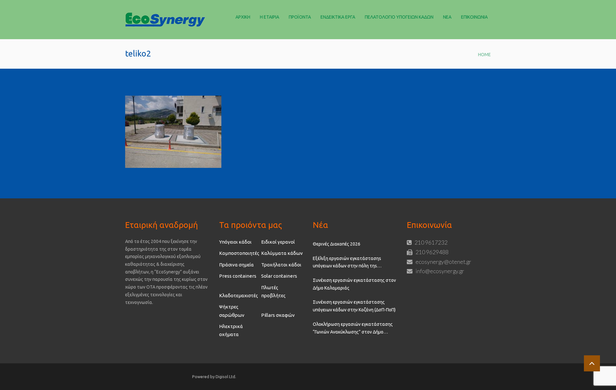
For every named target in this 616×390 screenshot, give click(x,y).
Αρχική (242, 17)
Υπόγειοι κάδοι (235, 242)
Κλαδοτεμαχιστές (238, 295)
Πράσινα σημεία (236, 264)
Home (484, 54)
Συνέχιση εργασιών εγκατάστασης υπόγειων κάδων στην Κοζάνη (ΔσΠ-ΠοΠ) (354, 305)
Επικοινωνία (474, 17)
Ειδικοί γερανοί (278, 242)
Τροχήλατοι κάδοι (281, 264)
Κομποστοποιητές (239, 253)
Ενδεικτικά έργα (338, 17)
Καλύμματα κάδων (282, 253)
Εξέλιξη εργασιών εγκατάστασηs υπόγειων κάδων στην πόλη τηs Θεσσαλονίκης (347, 263)
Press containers (237, 276)
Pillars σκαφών (278, 315)
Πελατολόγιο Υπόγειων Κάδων (399, 17)
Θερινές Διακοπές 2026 (336, 244)
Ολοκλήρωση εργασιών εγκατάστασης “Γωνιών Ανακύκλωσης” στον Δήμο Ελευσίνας (353, 329)
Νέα (447, 17)
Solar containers (279, 276)
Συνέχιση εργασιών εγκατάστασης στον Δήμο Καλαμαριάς (354, 284)
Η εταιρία (269, 17)
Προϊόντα (300, 17)
